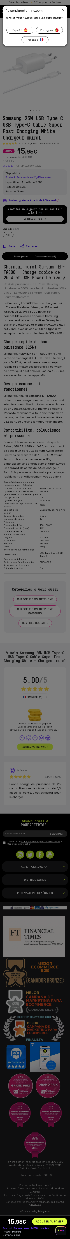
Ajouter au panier (49, 1221)
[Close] (63, 10)
